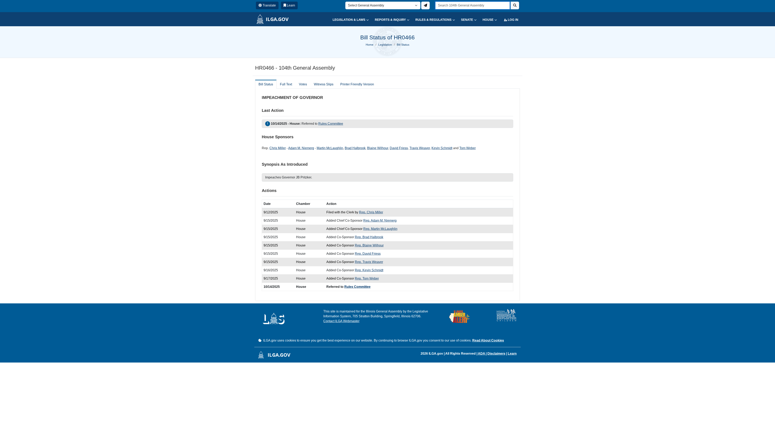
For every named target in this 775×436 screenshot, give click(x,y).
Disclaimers (496, 353)
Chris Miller (277, 148)
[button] (348, 20)
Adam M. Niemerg (301, 148)
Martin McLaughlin (330, 148)
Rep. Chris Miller (371, 212)
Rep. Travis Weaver (369, 262)
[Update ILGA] (425, 5)
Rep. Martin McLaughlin (380, 229)
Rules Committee (330, 123)
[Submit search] (515, 5)
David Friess (399, 148)
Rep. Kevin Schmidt (369, 270)
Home (369, 44)
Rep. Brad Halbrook (369, 237)
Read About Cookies (488, 340)
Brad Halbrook (355, 148)
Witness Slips (323, 84)
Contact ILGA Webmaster (341, 321)
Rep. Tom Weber (367, 278)
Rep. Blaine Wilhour (369, 245)
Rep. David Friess (368, 253)
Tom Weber (467, 148)
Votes (303, 84)
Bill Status (266, 84)
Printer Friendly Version (357, 84)
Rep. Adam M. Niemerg (380, 220)
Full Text (286, 84)
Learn (512, 353)
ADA (482, 353)
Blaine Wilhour (377, 148)
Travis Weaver (419, 148)
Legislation (385, 44)
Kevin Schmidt (441, 148)
